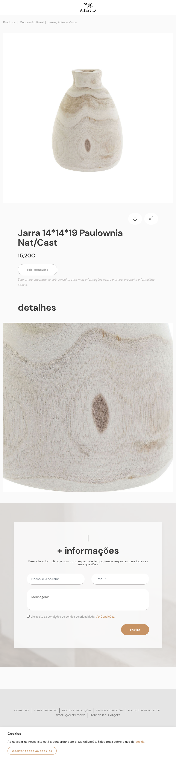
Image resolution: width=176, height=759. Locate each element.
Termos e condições (110, 710)
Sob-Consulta (38, 270)
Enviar (135, 630)
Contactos (22, 710)
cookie (139, 742)
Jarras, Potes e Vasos (62, 22)
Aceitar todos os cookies (32, 751)
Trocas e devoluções (76, 710)
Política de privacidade (144, 710)
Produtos (9, 22)
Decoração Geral (32, 22)
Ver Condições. (105, 616)
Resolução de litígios (70, 715)
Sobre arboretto (45, 710)
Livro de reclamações (105, 715)
